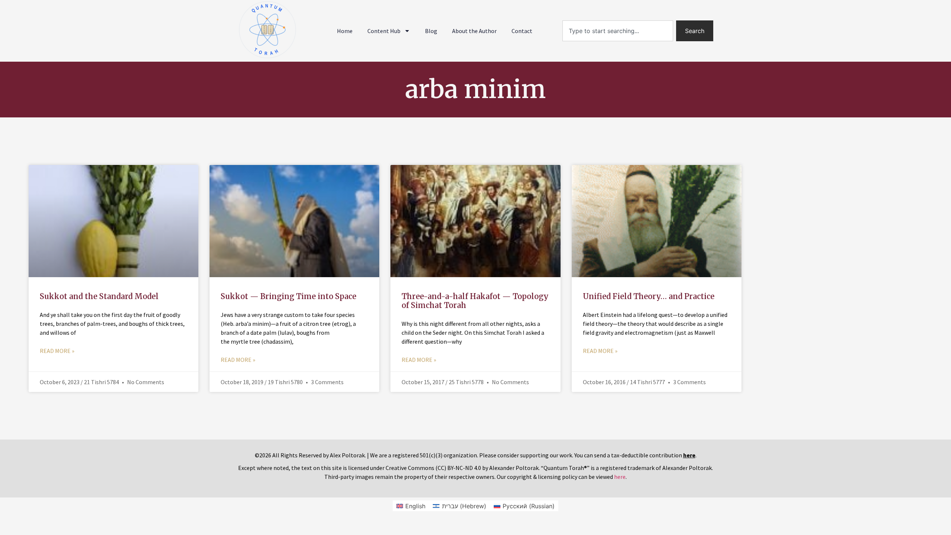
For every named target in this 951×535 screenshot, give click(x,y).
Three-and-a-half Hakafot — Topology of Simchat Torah (475, 301)
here (620, 476)
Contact (522, 31)
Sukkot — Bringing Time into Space (288, 296)
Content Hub (383, 31)
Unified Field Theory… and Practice (648, 296)
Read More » (57, 350)
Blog (431, 31)
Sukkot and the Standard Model (99, 296)
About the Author (474, 31)
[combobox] (617, 30)
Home (345, 31)
